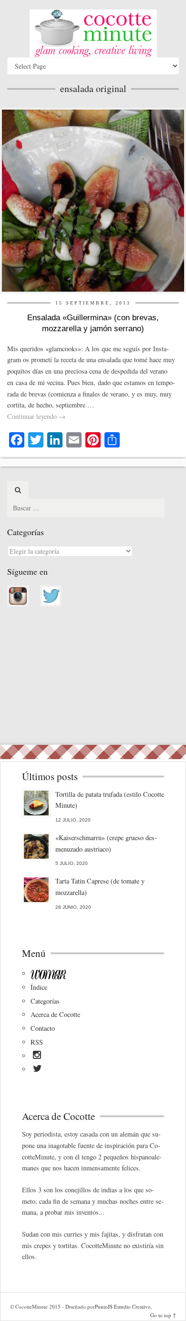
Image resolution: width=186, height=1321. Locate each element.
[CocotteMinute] (93, 33)
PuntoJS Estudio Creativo (123, 1306)
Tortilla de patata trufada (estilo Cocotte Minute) (109, 800)
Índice (39, 987)
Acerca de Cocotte (55, 1014)
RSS (37, 1042)
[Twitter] (37, 1070)
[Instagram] (37, 1056)
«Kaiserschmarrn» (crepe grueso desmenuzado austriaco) (106, 843)
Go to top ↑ (163, 1315)
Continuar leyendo (36, 416)
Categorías (45, 1001)
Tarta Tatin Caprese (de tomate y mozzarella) (100, 886)
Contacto (43, 1028)
